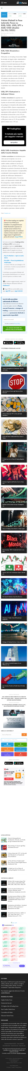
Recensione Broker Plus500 (10, 1043)
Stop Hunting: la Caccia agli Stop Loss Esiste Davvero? (16, 846)
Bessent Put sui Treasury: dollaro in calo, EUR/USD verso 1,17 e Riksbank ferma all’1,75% (17, 914)
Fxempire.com (7, 213)
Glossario (20, 755)
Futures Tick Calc (14, 1045)
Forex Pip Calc (22, 1045)
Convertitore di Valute (20, 750)
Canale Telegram (7, 745)
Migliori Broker (7, 750)
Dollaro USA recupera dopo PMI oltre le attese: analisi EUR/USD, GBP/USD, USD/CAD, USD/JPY (17, 882)
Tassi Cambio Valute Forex (8, 1009)
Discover (22, 965)
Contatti (13, 1067)
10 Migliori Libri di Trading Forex (9, 1006)
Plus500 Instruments (21, 1053)
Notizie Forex (20, 745)
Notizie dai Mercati (6, 1003)
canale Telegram (5, 993)
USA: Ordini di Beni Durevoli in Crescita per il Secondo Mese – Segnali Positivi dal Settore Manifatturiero (14, 698)
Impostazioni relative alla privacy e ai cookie (14, 1062)
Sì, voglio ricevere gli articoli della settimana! (14, 328)
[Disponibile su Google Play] (19, 342)
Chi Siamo (8, 1067)
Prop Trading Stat (6, 1045)
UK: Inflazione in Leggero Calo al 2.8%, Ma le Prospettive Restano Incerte (14, 705)
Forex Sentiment (20, 1043)
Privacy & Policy (19, 1067)
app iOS (8, 291)
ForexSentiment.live (16, 962)
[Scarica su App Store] (8, 342)
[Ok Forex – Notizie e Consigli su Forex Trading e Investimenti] (22, 3)
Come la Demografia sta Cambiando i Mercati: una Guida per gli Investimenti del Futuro (16, 839)
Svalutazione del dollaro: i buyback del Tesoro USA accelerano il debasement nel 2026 (17, 906)
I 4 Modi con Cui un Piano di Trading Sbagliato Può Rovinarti (16, 869)
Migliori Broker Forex (6, 1000)
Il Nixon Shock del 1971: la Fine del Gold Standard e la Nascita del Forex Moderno (17, 854)
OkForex (5, 35)
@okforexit (6, 285)
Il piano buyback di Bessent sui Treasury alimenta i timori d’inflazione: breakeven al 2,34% (17, 890)
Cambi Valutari (7, 755)
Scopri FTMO (19, 237)
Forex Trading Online (14, 1065)
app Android (18, 291)
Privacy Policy (17, 323)
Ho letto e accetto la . (12, 323)
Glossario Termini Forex (7, 1015)
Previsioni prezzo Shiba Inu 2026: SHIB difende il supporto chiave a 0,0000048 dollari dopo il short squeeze (17, 898)
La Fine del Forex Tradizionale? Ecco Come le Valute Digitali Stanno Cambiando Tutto (17, 862)
